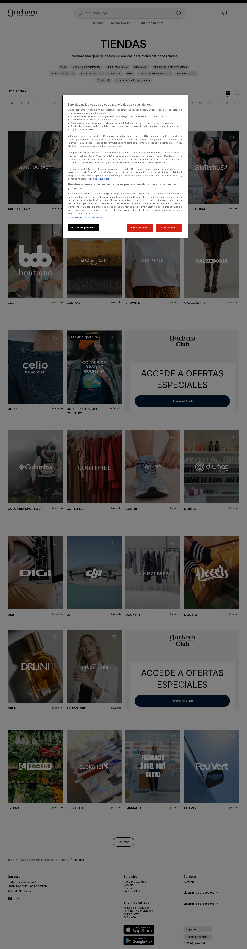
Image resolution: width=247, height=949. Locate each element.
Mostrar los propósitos (83, 227)
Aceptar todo (168, 227)
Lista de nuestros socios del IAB (85, 217)
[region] (125, 166)
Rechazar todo (139, 227)
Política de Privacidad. (98, 178)
